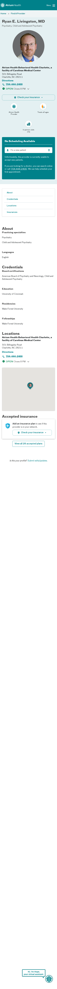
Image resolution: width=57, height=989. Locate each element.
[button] (30, 386)
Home (3, 14)
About (10, 193)
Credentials (12, 199)
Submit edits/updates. (37, 461)
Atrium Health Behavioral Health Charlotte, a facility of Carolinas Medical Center (27, 69)
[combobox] (28, 150)
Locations (11, 206)
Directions (7, 81)
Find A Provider (18, 14)
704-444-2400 (14, 84)
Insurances (12, 212)
